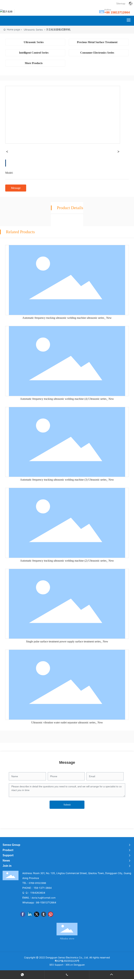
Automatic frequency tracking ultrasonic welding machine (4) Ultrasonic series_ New (67, 398)
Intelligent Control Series (34, 52)
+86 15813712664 (117, 12)
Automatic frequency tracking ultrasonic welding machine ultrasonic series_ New (67, 317)
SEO (51, 964)
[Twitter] (36, 914)
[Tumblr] (43, 914)
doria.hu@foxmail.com (43, 897)
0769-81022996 (37, 883)
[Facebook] (22, 914)
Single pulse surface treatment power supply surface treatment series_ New (67, 641)
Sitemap (120, 3)
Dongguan (79, 964)
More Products (34, 63)
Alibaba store (67, 938)
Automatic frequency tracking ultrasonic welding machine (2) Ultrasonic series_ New (67, 560)
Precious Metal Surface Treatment (97, 42)
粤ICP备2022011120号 (67, 960)
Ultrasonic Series (33, 29)
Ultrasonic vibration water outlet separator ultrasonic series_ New (67, 722)
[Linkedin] (29, 914)
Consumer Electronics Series (97, 52)
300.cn (69, 964)
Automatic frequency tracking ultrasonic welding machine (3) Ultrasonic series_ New (67, 479)
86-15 (39, 902)
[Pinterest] (50, 914)
